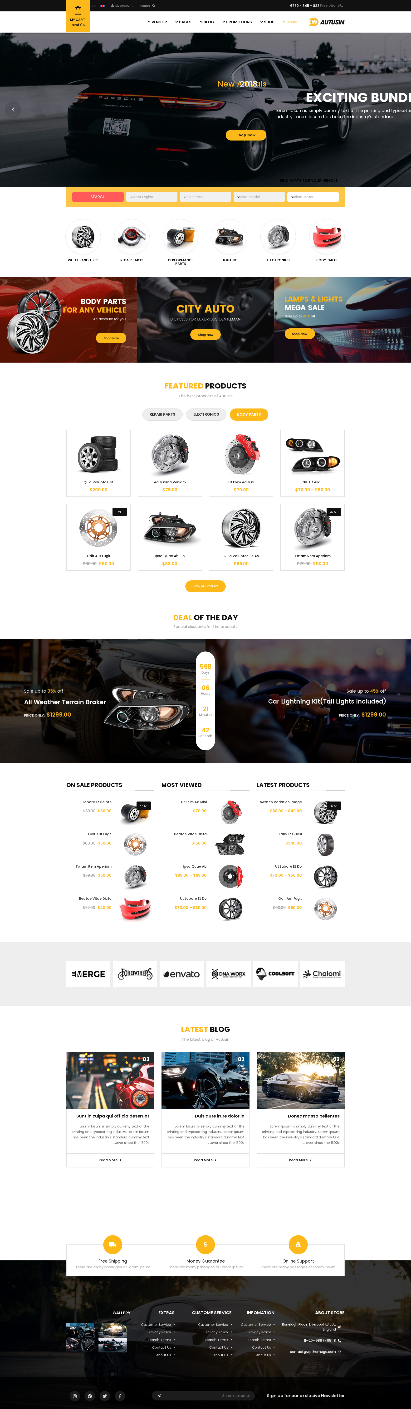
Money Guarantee (205, 1261)
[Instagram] (75, 1396)
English (92, 6)
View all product (205, 586)
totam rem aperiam (94, 866)
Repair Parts (131, 260)
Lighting (229, 260)
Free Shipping (112, 1261)
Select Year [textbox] (194, 196)
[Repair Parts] (132, 237)
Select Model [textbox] (249, 196)
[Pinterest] (90, 1396)
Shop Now (246, 135)
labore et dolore (97, 802)
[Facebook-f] (120, 1396)
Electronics (278, 260)
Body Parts (327, 260)
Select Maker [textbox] (302, 196)
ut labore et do (288, 866)
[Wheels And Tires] (83, 237)
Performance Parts (180, 262)
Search (98, 196)
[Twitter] (105, 1396)
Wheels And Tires (83, 260)
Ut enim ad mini (194, 802)
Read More (299, 1160)
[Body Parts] (327, 237)
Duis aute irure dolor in (220, 1116)
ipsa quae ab (195, 866)
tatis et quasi (290, 834)
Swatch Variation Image (281, 802)
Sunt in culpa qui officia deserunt (112, 1116)
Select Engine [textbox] (142, 196)
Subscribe (159, 1395)
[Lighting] (229, 237)
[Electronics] (278, 237)
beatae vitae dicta (190, 834)
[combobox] (313, 197)
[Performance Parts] (181, 237)
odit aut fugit (290, 898)
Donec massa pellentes (314, 1116)
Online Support (298, 1261)
